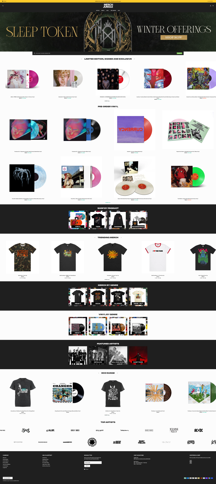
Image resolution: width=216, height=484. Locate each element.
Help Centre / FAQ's (46, 464)
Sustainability (5, 459)
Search (179, 53)
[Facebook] (2, 1)
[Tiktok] (5, 1)
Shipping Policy (45, 459)
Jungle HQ (5, 467)
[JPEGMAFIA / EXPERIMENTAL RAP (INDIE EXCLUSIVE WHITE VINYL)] (67, 78)
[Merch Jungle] (108, 6)
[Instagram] (4, 1)
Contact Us (44, 457)
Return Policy (45, 460)
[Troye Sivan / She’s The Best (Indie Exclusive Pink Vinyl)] (81, 177)
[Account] (210, 5)
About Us (4, 457)
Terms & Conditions (6, 464)
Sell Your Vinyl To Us (46, 465)
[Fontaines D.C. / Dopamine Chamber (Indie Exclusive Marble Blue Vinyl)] (28, 129)
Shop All (107, 100)
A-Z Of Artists (5, 465)
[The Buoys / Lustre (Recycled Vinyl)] (112, 393)
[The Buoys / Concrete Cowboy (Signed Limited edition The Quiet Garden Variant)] (157, 393)
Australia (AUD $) (210, 1)
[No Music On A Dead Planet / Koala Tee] (67, 393)
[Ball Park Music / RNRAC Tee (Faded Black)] (22, 257)
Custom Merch (5, 460)
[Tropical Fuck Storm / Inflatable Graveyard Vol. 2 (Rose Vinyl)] (188, 129)
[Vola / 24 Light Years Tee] (157, 257)
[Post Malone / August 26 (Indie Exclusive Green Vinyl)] (188, 177)
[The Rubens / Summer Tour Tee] (67, 257)
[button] (106, 50)
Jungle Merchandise (16, 480)
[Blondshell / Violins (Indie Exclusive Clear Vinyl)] (22, 78)
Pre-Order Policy (45, 462)
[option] (108, 32)
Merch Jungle (7, 480)
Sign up (87, 465)
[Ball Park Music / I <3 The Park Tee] (112, 257)
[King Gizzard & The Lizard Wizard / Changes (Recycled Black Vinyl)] (22, 393)
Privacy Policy (5, 462)
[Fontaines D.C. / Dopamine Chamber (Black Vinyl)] (81, 129)
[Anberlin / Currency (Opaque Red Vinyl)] (134, 129)
